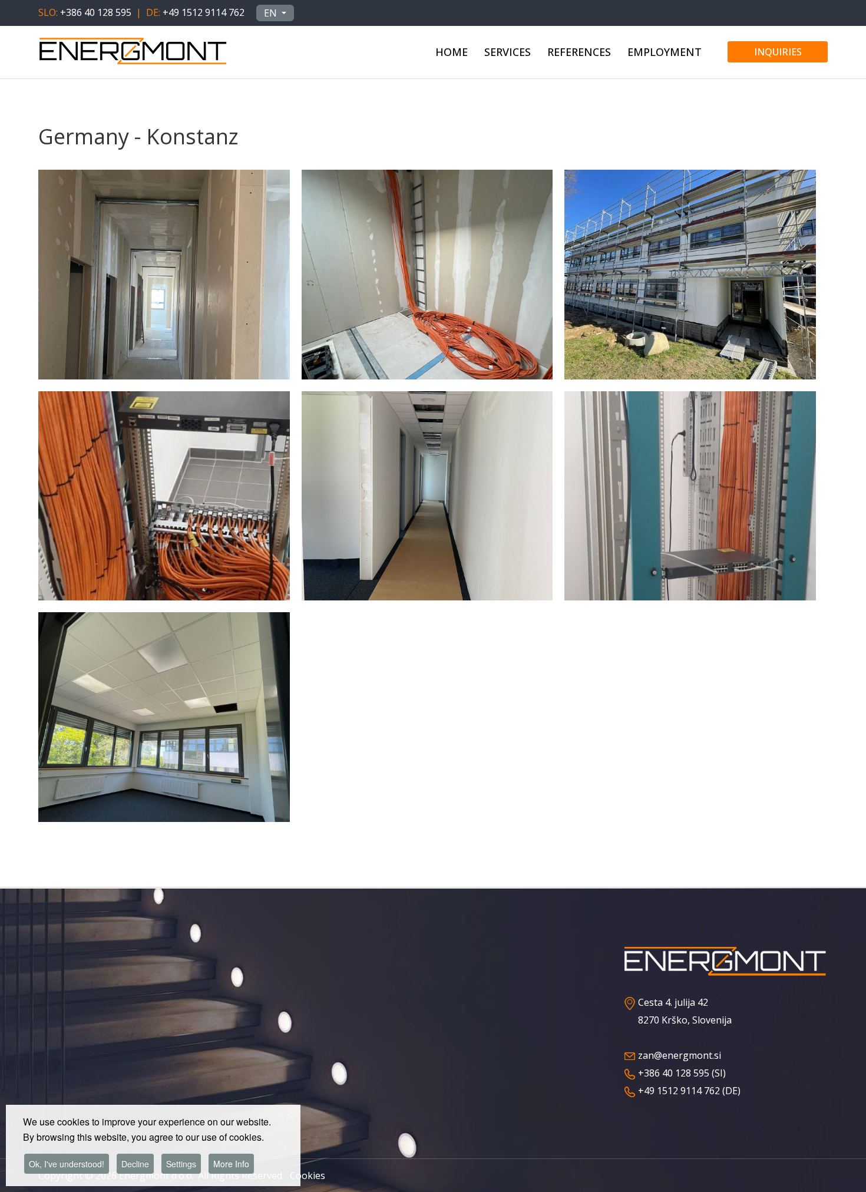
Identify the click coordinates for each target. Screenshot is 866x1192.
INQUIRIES (778, 51)
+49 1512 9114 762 (203, 12)
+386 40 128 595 (95, 12)
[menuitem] (451, 50)
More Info (231, 1164)
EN (271, 12)
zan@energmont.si (679, 1055)
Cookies (307, 1175)
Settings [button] (181, 1164)
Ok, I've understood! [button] (66, 1164)
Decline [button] (135, 1164)
